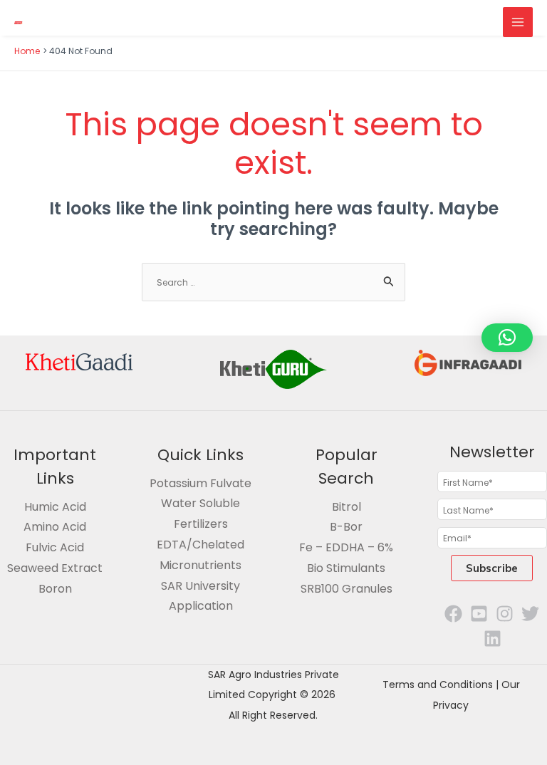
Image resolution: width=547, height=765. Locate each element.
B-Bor (346, 527)
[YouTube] (479, 613)
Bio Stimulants (346, 568)
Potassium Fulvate (200, 483)
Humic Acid (55, 507)
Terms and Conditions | (441, 684)
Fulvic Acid (55, 547)
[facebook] (453, 613)
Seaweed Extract (55, 568)
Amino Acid (55, 527)
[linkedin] (492, 638)
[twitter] (530, 613)
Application (201, 606)
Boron (55, 589)
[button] (507, 337)
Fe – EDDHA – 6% (346, 547)
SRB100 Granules (346, 589)
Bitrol (346, 507)
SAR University (200, 586)
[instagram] (504, 613)
